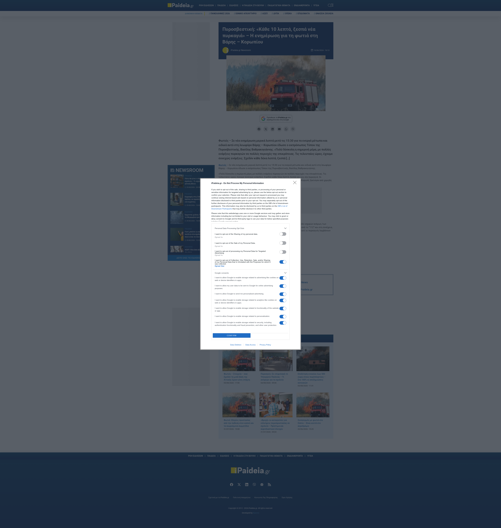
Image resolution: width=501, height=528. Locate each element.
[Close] (295, 183)
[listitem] (250, 228)
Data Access (250, 345)
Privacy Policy (265, 345)
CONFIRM (232, 336)
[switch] (282, 234)
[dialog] (250, 264)
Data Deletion (235, 345)
